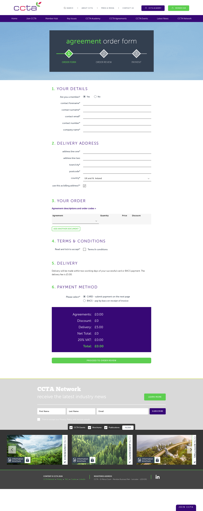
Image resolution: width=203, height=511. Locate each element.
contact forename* (70, 103)
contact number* (71, 123)
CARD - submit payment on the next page (108, 296)
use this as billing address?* (66, 185)
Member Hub (180, 8)
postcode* (74, 171)
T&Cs (67, 479)
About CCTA (87, 8)
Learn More (155, 397)
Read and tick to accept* (67, 249)
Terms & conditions (98, 249)
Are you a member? (70, 97)
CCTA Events (142, 18)
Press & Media (107, 8)
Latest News (162, 18)
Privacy (59, 479)
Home (14, 18)
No (99, 96)
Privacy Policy (66, 419)
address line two (71, 158)
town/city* (74, 164)
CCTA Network (185, 18)
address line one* (71, 151)
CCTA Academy (155, 8)
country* (75, 178)
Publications (114, 427)
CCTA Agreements (118, 18)
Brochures (97, 427)
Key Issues (72, 18)
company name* (71, 129)
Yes (88, 96)
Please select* (73, 297)
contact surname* (71, 109)
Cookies (74, 479)
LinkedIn (82, 479)
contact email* (72, 116)
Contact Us (128, 8)
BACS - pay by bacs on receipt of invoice (107, 300)
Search (70, 8)
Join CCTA (31, 18)
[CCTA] (27, 6)
